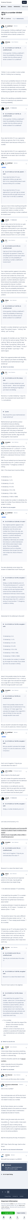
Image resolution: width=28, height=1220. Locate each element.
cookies (12, 1203)
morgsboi (7, 442)
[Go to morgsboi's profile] (2, 443)
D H (6, 240)
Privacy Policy (8, 1196)
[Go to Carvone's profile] (2, 1155)
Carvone (7, 1155)
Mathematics (20, 18)
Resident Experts (18, 771)
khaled (7, 1047)
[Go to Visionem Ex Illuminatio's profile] (2, 1085)
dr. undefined (7, 18)
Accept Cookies (9, 1213)
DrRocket (7, 42)
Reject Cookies (21, 1213)
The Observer (8, 1075)
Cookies (21, 1196)
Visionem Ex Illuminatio (11, 1084)
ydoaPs (7, 108)
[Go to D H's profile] (2, 241)
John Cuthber (8, 771)
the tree (7, 947)
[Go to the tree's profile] (2, 948)
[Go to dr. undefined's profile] (2, 18)
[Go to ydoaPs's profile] (2, 108)
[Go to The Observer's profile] (2, 1075)
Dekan (7, 300)
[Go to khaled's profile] (2, 1047)
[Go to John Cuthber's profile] (2, 771)
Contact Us (15, 1196)
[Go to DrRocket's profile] (2, 42)
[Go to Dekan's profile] (2, 301)
